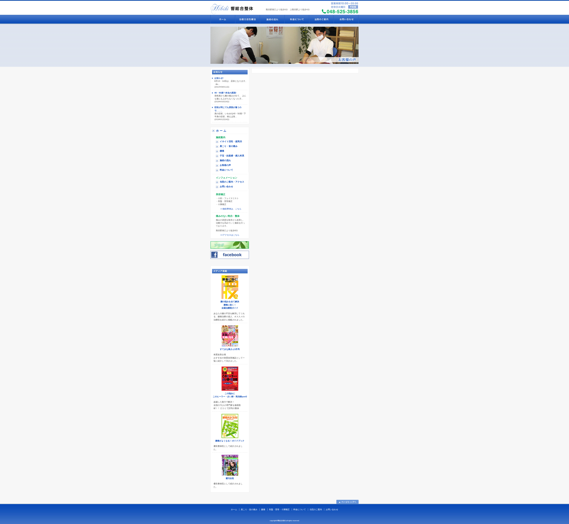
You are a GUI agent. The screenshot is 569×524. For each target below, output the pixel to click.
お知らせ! (218, 78)
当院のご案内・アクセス (232, 181)
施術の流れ (272, 19)
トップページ (222, 19)
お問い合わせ (346, 19)
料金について (296, 19)
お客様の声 (225, 165)
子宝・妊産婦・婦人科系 (232, 155)
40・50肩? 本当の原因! (225, 93)
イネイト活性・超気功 (247, 19)
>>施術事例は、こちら (230, 209)
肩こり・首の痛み (229, 146)
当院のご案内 (321, 19)
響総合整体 (237, 7)
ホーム (221, 130)
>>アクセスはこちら (229, 235)
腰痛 (222, 151)
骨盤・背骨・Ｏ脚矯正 (279, 509)
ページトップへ (347, 502)
